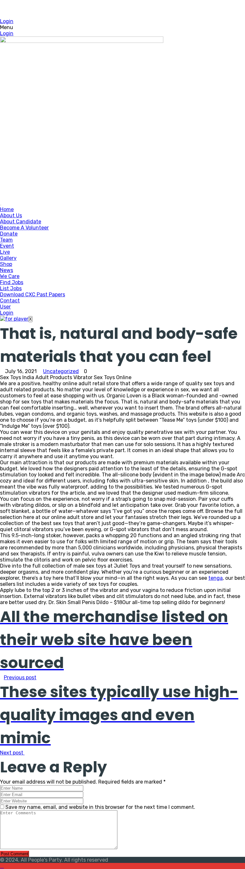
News (6, 270)
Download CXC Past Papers (32, 294)
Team (6, 240)
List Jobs (11, 288)
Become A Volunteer (24, 228)
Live (5, 252)
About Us (11, 215)
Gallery (8, 258)
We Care (9, 276)
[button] (122, 27)
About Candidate (20, 222)
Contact (10, 301)
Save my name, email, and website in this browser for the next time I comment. (100, 807)
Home (7, 209)
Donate (9, 234)
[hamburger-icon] (0, 205)
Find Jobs (11, 282)
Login (6, 21)
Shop (6, 264)
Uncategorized (61, 371)
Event (7, 246)
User (5, 307)
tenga (215, 578)
